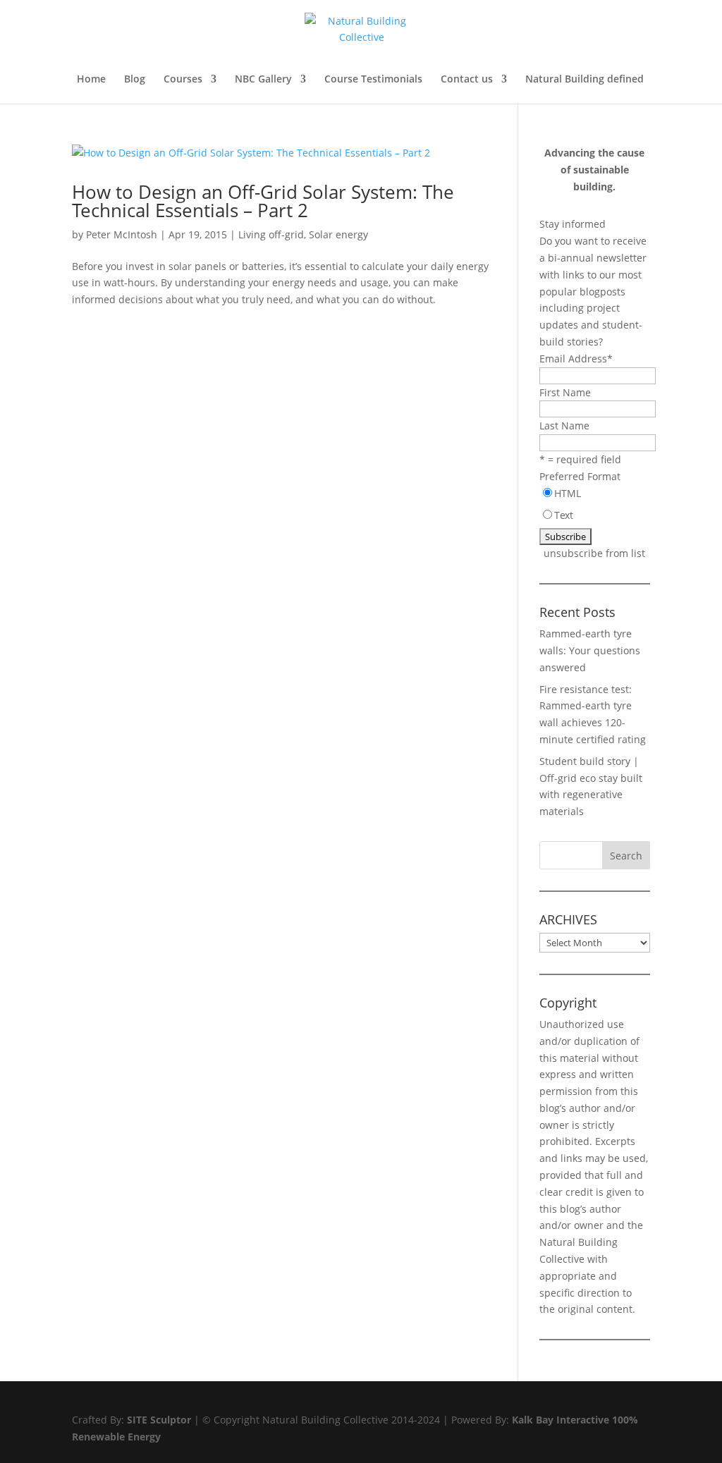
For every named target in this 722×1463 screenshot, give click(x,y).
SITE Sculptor (159, 1419)
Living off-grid (271, 234)
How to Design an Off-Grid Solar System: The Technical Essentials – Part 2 (263, 201)
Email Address (576, 358)
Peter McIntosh (121, 234)
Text (563, 515)
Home (91, 79)
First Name (565, 392)
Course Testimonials (373, 79)
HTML (567, 493)
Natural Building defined (584, 79)
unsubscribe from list (594, 553)
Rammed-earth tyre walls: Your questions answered (589, 650)
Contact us (467, 79)
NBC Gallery (263, 79)
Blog (134, 79)
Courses (183, 79)
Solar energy (338, 234)
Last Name (564, 425)
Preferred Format (579, 476)
